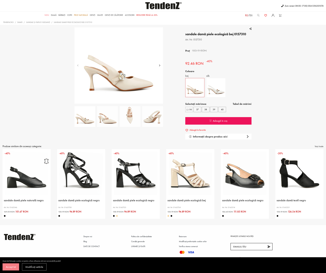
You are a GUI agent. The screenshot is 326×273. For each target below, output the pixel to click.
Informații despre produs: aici (210, 136)
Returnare (183, 236)
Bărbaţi (61, 15)
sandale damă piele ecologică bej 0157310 (73, 22)
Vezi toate (319, 146)
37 (197, 109)
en (250, 15)
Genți (92, 15)
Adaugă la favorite (197, 129)
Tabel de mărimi (242, 104)
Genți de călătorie (114, 15)
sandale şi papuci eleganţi (38, 22)
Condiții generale (138, 241)
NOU (47, 15)
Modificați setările (34, 267)
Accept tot (11, 267)
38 (205, 109)
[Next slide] (159, 65)
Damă (54, 15)
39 (214, 109)
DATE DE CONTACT (91, 246)
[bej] (117, 216)
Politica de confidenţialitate (141, 236)
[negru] (4, 216)
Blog (85, 241)
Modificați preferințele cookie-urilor (193, 241)
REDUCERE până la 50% (146, 15)
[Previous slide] (78, 65)
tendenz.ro (8, 22)
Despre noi (87, 236)
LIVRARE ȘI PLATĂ (138, 246)
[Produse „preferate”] (265, 15)
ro (246, 15)
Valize (100, 15)
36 (190, 109)
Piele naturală (81, 15)
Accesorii (129, 15)
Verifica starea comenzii (188, 246)
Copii (69, 15)
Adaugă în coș (220, 120)
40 (222, 109)
